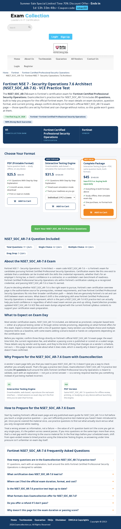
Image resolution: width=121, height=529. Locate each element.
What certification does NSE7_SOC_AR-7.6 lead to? (35, 474)
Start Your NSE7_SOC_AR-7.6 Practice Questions (60, 228)
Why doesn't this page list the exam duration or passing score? (43, 510)
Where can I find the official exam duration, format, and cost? (42, 481)
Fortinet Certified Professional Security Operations (46, 72)
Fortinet (15, 72)
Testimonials (44, 59)
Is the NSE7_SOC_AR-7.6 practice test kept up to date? (37, 488)
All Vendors (77, 59)
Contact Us (92, 59)
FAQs (50, 520)
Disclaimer (60, 520)
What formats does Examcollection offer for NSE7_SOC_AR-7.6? (42, 495)
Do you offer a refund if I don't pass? (27, 502)
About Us (29, 59)
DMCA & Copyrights (78, 520)
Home (17, 59)
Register (28, 66)
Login (17, 66)
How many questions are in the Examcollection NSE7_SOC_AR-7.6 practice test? (51, 459)
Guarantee (61, 59)
